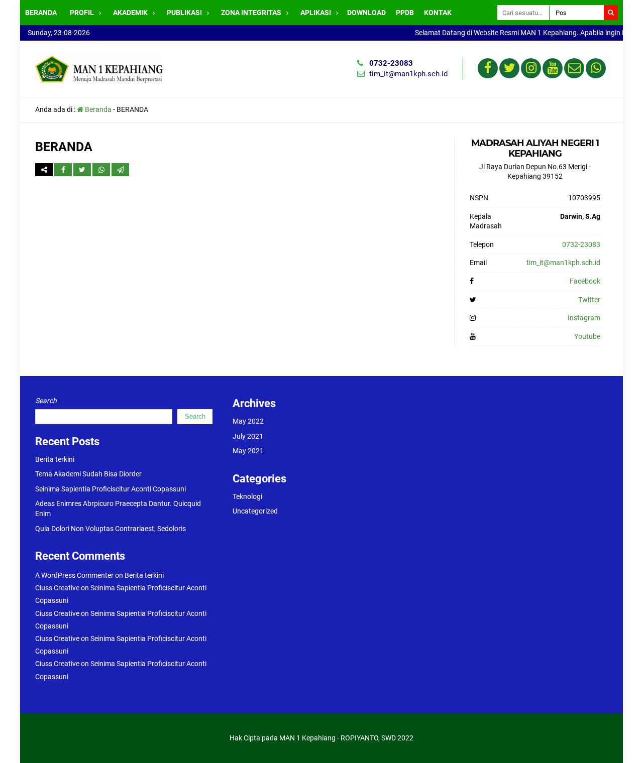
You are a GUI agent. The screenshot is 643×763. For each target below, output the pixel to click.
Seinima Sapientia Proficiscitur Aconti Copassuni (110, 489)
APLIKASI (315, 13)
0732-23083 (391, 63)
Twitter (589, 300)
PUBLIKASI (184, 13)
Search (46, 401)
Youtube (587, 336)
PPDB (405, 13)
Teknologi (247, 496)
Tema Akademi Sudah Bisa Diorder (88, 474)
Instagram (584, 318)
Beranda (97, 109)
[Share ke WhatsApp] (102, 170)
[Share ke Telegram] (120, 170)
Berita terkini (54, 459)
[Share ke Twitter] (82, 170)
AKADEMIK (130, 13)
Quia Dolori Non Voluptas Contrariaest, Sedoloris (110, 529)
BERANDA (41, 13)
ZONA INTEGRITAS (251, 13)
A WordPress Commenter (74, 575)
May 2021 (248, 451)
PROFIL (82, 13)
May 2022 (248, 421)
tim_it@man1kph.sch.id (408, 73)
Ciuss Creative (57, 588)
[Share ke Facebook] (63, 170)
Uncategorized (255, 511)
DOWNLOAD (366, 13)
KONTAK (438, 13)
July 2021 (248, 436)
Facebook (585, 281)
